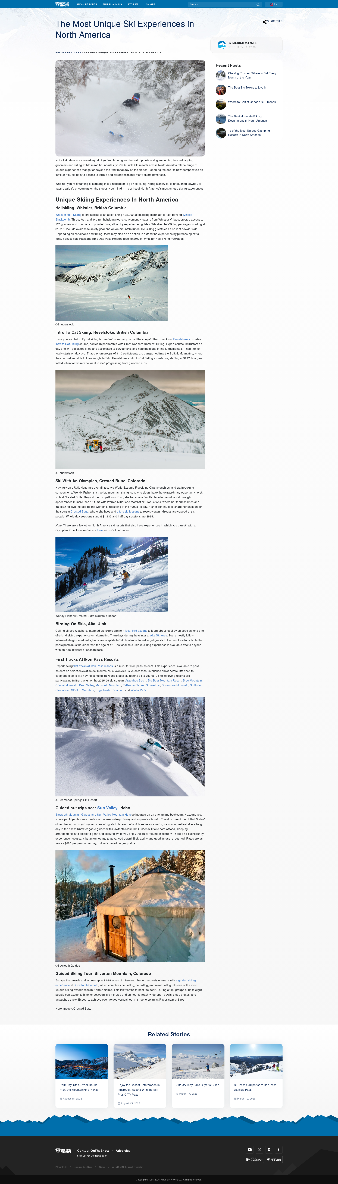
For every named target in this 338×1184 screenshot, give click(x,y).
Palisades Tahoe (134, 685)
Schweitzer (153, 685)
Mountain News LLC (171, 1179)
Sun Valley (107, 808)
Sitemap (102, 1167)
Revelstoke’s (181, 339)
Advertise (123, 1150)
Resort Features (68, 52)
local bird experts (136, 631)
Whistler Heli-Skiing (68, 215)
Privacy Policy (61, 1167)
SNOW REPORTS (86, 4)
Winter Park (138, 690)
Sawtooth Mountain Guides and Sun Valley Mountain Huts (93, 814)
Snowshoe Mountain (175, 685)
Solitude (195, 685)
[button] (274, 4)
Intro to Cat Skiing (67, 344)
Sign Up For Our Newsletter (92, 1155)
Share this (274, 21)
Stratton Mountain (82, 690)
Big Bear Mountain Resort (164, 680)
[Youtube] (250, 1150)
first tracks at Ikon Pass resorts (93, 666)
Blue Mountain (192, 680)
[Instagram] (269, 1150)
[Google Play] (254, 1159)
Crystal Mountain (66, 685)
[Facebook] (279, 1150)
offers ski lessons (128, 511)
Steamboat (62, 690)
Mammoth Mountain (108, 685)
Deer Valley (86, 685)
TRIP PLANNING (112, 4)
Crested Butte (79, 511)
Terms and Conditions (83, 1167)
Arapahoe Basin (135, 680)
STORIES (133, 4)
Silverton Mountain (86, 985)
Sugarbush (103, 690)
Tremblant (117, 690)
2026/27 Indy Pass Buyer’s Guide (197, 1085)
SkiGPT (150, 4)
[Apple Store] (274, 1159)
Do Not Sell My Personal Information (127, 1167)
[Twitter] (259, 1150)
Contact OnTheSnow (93, 1150)
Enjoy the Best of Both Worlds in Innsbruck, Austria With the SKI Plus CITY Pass (139, 1089)
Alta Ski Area (158, 635)
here (100, 530)
